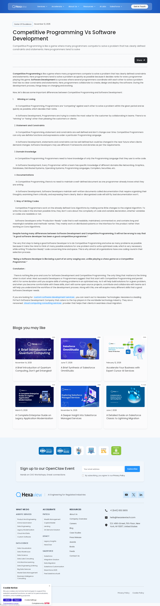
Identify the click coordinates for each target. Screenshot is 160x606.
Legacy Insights (50, 541)
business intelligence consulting (25, 577)
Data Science (22, 555)
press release (75, 537)
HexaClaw (48, 545)
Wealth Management (52, 519)
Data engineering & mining (27, 566)
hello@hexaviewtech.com (122, 517)
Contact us (75, 556)
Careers (73, 523)
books (72, 546)
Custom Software (24, 537)
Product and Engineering (26, 519)
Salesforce (48, 556)
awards (73, 542)
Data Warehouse (23, 552)
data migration (50, 563)
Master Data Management (27, 573)
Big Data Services (24, 569)
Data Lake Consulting (25, 559)
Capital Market (49, 523)
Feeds (72, 551)
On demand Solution (52, 530)
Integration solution (51, 559)
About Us (73, 514)
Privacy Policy (119, 475)
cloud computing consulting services (43, 303)
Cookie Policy (138, 593)
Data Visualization (24, 548)
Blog (71, 528)
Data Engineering (23, 526)
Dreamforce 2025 (50, 570)
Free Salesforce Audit (52, 573)
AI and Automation (24, 523)
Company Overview (78, 519)
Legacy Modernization (25, 530)
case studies (75, 533)
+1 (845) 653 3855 (119, 510)
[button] (42, 6)
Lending (47, 526)
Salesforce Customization (54, 567)
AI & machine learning (25, 562)
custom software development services (54, 297)
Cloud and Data (23, 533)
